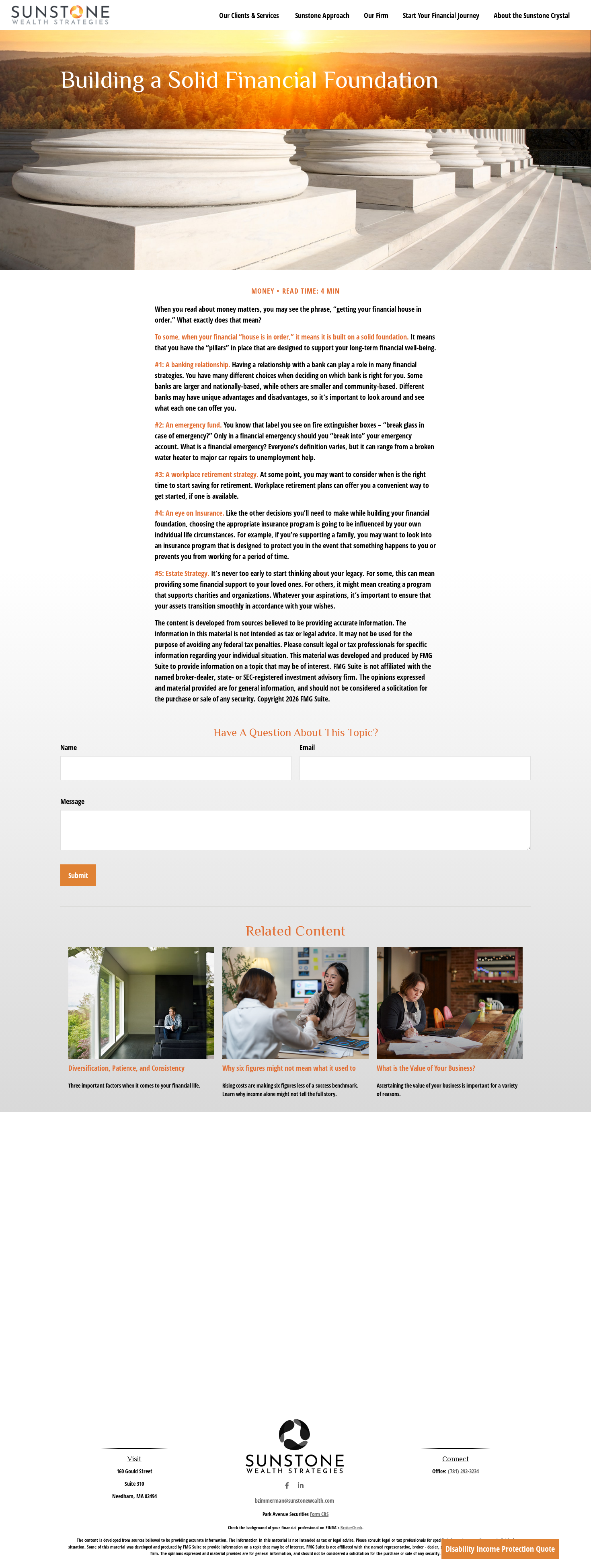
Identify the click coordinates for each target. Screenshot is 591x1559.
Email (307, 747)
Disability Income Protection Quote (500, 1548)
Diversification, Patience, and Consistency (126, 1068)
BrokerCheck (351, 1527)
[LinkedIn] (300, 1485)
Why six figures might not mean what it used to (289, 1068)
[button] (250, 14)
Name (68, 747)
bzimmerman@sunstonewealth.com (294, 1500)
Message (72, 801)
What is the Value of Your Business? (426, 1068)
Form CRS (319, 1514)
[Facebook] (286, 1485)
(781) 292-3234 (463, 1471)
